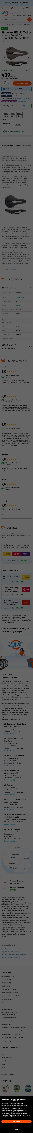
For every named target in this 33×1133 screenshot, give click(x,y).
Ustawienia (16, 1129)
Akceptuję (16, 1121)
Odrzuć (16, 1126)
